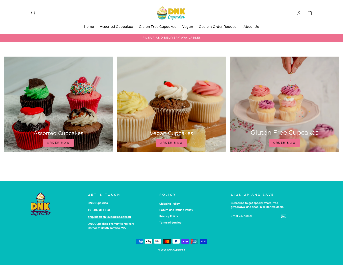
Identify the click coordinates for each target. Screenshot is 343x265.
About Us (251, 27)
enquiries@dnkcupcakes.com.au (109, 216)
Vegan (187, 27)
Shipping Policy (169, 203)
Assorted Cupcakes (116, 27)
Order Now (58, 142)
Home (89, 27)
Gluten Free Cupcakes (157, 27)
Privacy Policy (168, 216)
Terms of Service (170, 222)
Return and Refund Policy (176, 209)
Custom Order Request (218, 27)
